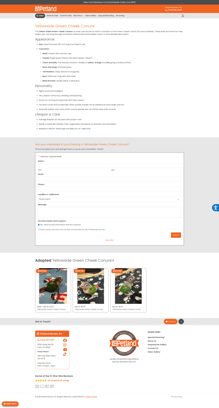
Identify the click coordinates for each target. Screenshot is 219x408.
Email (41, 174)
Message (42, 204)
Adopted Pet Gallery (157, 344)
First (39, 170)
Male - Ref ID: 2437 (45, 306)
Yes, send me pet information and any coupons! (60, 224)
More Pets (77, 15)
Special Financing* (156, 337)
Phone (41, 184)
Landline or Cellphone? (48, 194)
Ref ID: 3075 (80, 306)
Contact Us (153, 348)
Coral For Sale (66, 15)
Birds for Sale (52, 15)
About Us (152, 341)
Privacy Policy (176, 397)
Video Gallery (90, 15)
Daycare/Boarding (106, 15)
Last (113, 170)
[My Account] (183, 15)
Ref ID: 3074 (117, 306)
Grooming (120, 15)
